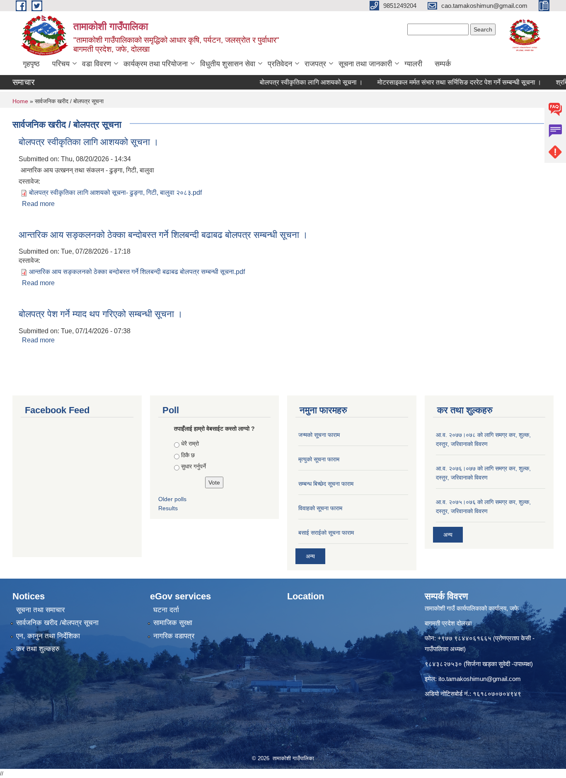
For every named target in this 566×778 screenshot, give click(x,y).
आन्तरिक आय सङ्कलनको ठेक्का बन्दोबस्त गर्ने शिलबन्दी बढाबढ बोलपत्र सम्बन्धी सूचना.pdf (137, 271)
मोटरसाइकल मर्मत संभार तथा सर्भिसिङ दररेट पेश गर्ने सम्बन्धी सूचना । (446, 82)
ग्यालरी (413, 64)
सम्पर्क (443, 64)
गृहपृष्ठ (31, 64)
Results (168, 508)
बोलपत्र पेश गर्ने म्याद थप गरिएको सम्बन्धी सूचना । (101, 314)
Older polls (172, 499)
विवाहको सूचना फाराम (320, 508)
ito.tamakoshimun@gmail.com (479, 678)
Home (20, 101)
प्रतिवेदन (280, 64)
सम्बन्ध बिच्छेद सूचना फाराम (325, 483)
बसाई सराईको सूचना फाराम (326, 532)
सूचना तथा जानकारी (365, 64)
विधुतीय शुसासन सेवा (227, 64)
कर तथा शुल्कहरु (38, 649)
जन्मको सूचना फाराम (319, 434)
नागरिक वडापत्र (173, 636)
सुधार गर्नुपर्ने (193, 466)
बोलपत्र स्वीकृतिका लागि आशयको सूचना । (298, 82)
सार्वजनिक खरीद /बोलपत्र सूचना (57, 623)
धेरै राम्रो (190, 443)
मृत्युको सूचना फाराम (318, 459)
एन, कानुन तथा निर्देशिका (48, 636)
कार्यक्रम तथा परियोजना (155, 64)
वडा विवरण (96, 64)
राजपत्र (315, 64)
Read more (38, 203)
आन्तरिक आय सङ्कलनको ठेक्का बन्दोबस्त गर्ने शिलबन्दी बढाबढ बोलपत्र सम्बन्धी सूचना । (163, 235)
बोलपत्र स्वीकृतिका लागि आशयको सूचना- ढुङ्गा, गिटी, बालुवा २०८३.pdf (115, 192)
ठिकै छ (188, 455)
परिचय (61, 64)
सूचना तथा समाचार (40, 610)
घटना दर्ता (166, 610)
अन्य (310, 556)
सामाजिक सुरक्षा (172, 623)
